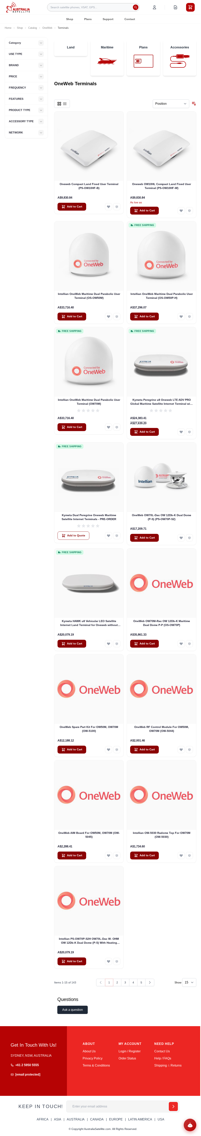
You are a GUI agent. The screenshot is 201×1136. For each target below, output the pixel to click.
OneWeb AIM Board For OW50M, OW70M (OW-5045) (89, 834)
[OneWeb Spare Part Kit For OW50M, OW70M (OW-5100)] (88, 689)
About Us (89, 1051)
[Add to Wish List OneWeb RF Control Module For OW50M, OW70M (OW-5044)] (181, 749)
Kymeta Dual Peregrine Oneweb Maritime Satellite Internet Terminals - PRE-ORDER (89, 517)
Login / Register (130, 1051)
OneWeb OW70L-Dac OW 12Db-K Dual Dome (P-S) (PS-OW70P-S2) (161, 517)
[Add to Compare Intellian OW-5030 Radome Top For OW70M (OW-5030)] (189, 855)
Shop (69, 19)
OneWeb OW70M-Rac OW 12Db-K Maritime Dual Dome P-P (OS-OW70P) (161, 622)
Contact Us (162, 1051)
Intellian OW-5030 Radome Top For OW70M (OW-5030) (161, 834)
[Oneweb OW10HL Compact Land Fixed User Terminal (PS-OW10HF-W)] (161, 146)
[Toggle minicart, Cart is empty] (190, 7)
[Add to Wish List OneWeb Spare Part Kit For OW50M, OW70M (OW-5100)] (108, 749)
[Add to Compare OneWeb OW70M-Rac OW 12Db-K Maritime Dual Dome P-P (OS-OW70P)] (189, 643)
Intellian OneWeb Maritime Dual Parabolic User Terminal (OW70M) (89, 401)
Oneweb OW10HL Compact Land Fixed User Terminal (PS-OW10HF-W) (161, 185)
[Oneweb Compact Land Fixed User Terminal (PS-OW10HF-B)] (88, 146)
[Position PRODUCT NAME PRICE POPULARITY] (171, 103)
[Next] (149, 982)
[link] (100, 982)
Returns (176, 1065)
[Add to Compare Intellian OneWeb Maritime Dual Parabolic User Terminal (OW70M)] (116, 427)
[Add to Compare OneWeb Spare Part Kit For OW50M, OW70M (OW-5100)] (116, 749)
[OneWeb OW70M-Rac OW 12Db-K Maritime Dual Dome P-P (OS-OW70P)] (161, 583)
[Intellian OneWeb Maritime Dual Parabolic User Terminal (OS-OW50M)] (88, 256)
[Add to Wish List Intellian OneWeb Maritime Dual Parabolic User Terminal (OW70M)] (108, 427)
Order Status (127, 1058)
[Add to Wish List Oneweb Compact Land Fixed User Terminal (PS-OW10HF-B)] (108, 206)
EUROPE (116, 1119)
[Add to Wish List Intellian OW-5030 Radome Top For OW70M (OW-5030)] (181, 855)
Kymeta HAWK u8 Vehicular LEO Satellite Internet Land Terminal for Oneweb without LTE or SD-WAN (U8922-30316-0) (89, 623)
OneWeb (47, 27)
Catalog (32, 27)
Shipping (160, 1065)
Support (108, 19)
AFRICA (42, 1119)
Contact (129, 19)
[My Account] (154, 7)
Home (8, 27)
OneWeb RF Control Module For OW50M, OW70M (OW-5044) (161, 728)
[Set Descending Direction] (194, 103)
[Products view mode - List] (64, 103)
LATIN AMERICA (140, 1119)
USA (161, 1119)
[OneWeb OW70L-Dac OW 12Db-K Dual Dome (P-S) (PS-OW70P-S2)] (161, 477)
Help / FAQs (162, 1058)
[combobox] (93, 7)
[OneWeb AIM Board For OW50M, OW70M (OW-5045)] (88, 795)
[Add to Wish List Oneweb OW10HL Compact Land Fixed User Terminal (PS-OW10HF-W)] (181, 210)
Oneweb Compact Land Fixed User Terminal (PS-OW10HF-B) (89, 185)
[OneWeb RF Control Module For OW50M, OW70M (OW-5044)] (161, 689)
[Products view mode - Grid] (59, 103)
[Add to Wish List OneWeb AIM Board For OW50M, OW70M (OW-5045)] (108, 855)
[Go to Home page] (18, 7)
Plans (88, 19)
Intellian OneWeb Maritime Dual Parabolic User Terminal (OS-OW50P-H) (162, 295)
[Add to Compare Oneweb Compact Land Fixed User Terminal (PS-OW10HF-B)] (116, 206)
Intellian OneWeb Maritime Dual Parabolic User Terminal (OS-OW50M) (89, 295)
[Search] (135, 7)
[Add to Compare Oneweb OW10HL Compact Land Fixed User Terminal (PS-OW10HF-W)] (189, 210)
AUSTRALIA (76, 1119)
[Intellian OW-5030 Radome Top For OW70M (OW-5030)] (161, 795)
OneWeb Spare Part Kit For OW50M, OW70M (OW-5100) (89, 728)
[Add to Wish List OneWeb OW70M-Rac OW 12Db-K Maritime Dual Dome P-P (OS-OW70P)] (181, 643)
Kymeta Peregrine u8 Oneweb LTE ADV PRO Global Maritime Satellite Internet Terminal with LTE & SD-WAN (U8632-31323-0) (161, 402)
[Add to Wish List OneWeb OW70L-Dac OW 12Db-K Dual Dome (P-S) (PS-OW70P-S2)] (181, 537)
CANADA (97, 1119)
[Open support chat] (190, 1125)
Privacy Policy (92, 1058)
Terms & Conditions (96, 1065)
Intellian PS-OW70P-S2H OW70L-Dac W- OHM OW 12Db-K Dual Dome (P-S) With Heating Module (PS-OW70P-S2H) (89, 941)
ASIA (57, 1119)
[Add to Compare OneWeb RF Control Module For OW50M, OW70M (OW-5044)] (189, 749)
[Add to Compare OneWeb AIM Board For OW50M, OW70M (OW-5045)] (116, 855)
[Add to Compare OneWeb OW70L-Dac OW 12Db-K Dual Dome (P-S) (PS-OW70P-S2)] (189, 537)
